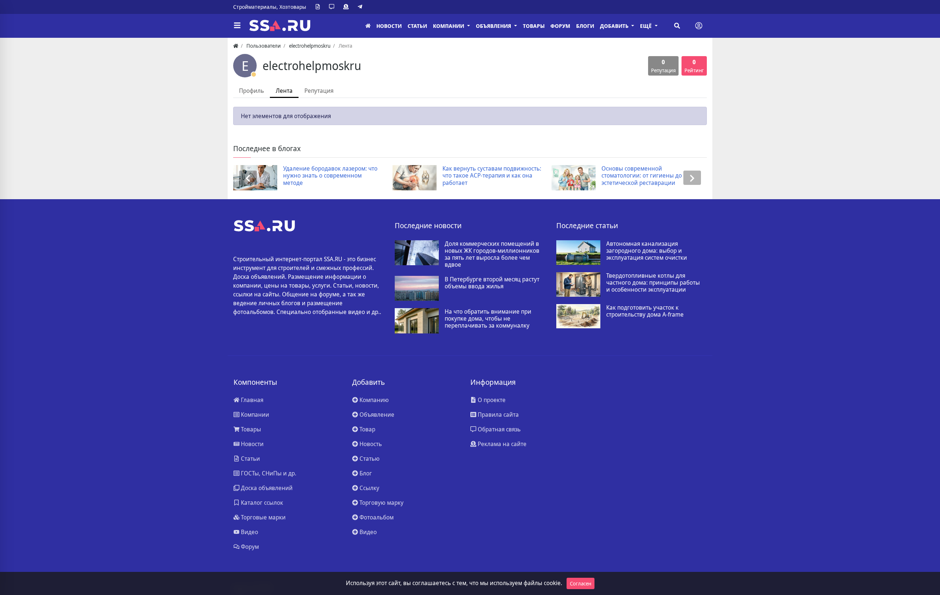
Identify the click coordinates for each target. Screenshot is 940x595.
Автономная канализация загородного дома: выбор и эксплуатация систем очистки (646, 251)
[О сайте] (319, 7)
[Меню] (237, 25)
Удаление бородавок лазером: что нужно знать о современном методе (283, 175)
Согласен (580, 583)
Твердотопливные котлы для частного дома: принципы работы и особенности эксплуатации (653, 282)
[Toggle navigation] (699, 26)
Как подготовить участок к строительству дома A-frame (645, 311)
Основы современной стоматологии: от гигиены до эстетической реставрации (594, 175)
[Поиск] (677, 26)
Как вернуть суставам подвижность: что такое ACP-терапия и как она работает (444, 175)
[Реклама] (347, 7)
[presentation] (248, 177)
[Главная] (367, 26)
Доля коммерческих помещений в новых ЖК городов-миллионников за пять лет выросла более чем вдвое (492, 254)
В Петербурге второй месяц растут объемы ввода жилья (492, 283)
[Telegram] (361, 7)
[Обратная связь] (333, 7)
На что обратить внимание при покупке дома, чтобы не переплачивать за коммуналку (488, 318)
